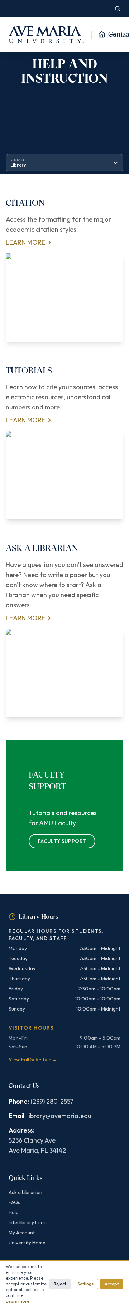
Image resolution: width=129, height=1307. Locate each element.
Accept (112, 1283)
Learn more (17, 1301)
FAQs (14, 1202)
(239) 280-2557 (51, 1101)
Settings (85, 1283)
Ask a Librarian (25, 1192)
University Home (27, 1242)
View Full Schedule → (33, 1059)
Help (14, 1212)
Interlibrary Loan (28, 1222)
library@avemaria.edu (59, 1116)
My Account (22, 1232)
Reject (60, 1283)
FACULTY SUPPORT (62, 841)
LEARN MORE (25, 242)
